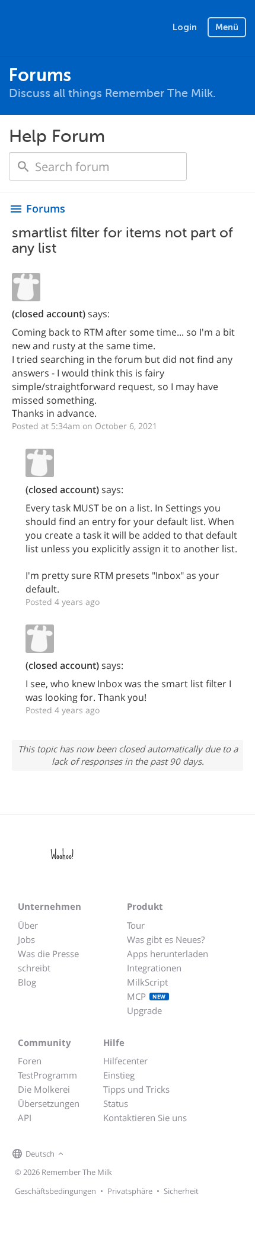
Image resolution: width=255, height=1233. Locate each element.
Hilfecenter (125, 1061)
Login (185, 27)
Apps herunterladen (167, 954)
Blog (27, 982)
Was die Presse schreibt (48, 961)
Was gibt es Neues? (166, 939)
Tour (136, 925)
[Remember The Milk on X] (100, 1154)
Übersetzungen (48, 1103)
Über (28, 925)
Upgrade (144, 1010)
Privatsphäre (129, 1191)
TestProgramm (47, 1075)
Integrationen (154, 968)
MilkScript (147, 982)
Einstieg (119, 1075)
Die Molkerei (44, 1089)
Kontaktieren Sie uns (145, 1117)
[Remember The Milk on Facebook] (84, 1154)
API (24, 1117)
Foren (30, 1061)
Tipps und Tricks (136, 1089)
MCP (146, 996)
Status (115, 1103)
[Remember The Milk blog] (115, 1154)
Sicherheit (181, 1191)
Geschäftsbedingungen (55, 1191)
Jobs (26, 939)
